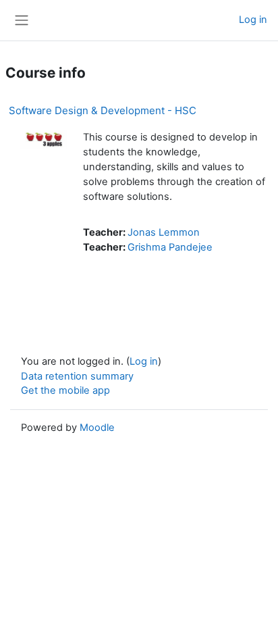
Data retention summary (77, 376)
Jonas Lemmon (164, 232)
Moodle (97, 427)
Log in (253, 20)
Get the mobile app (65, 390)
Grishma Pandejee (170, 247)
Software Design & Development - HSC (102, 110)
